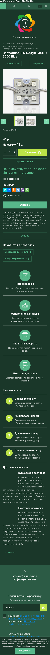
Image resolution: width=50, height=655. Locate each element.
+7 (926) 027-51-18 (25, 579)
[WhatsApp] (27, 190)
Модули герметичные (12, 46)
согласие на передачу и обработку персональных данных (26, 617)
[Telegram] (18, 190)
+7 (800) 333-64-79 (25, 576)
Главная (6, 44)
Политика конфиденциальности (25, 636)
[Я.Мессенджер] (5, 190)
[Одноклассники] (14, 190)
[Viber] (22, 190)
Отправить (43, 607)
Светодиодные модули (23, 44)
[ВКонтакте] (9, 190)
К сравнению (13, 179)
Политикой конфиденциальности (21, 623)
